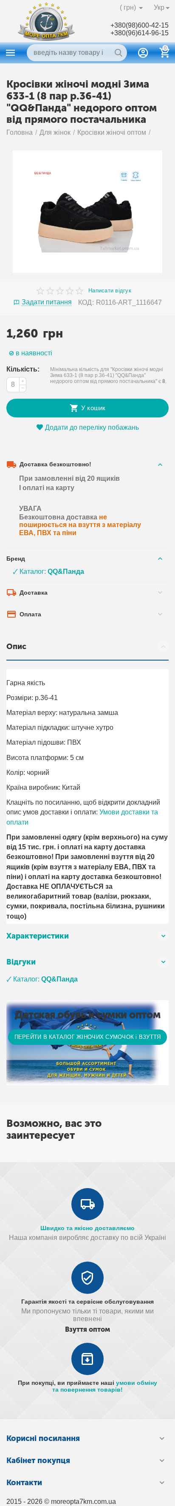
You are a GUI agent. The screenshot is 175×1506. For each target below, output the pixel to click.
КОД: (85, 302)
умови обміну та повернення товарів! (104, 1386)
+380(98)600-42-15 (139, 25)
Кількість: (23, 369)
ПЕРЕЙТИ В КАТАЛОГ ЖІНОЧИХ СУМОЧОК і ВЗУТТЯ (87, 1037)
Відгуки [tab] (21, 962)
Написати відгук (109, 291)
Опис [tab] (16, 646)
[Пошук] (118, 52)
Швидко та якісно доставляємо (87, 1228)
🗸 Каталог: (48, 571)
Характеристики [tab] (37, 936)
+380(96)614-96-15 (139, 33)
